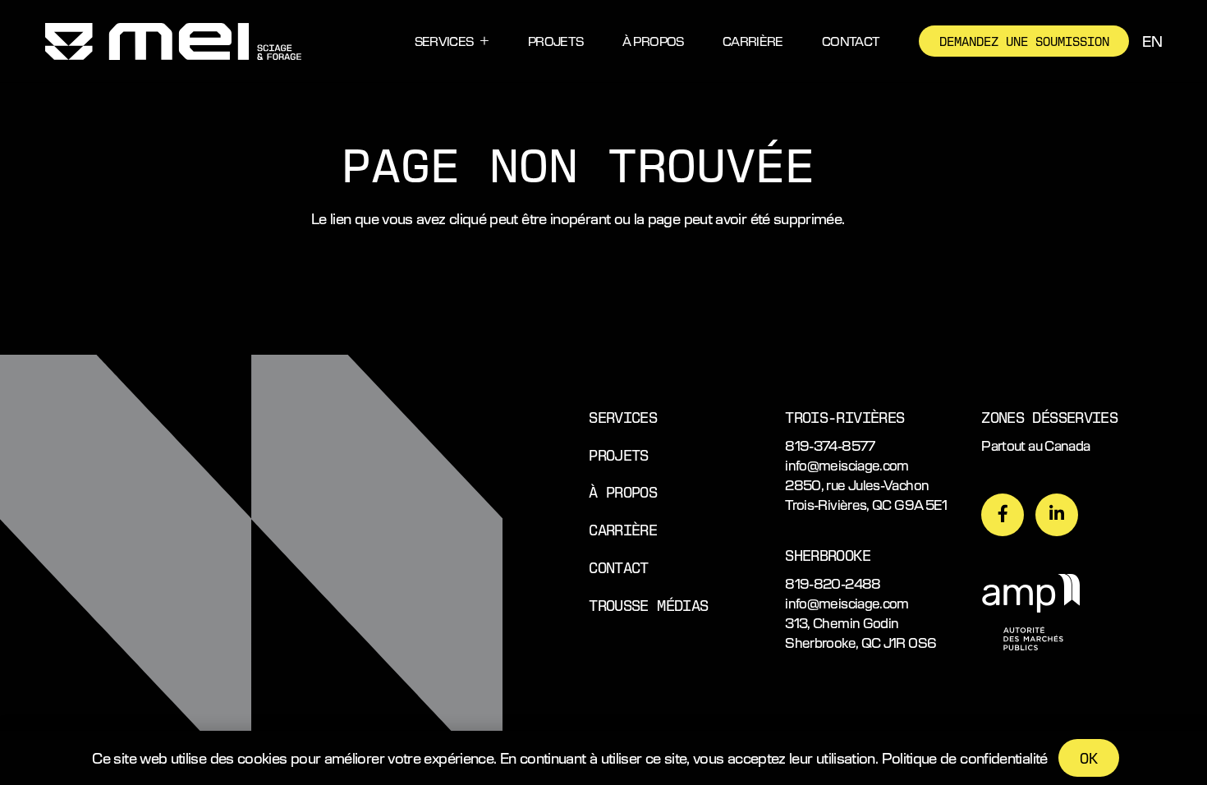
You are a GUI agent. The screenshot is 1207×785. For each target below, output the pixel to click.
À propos (623, 491)
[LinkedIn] (1056, 514)
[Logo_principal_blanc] (173, 41)
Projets (619, 454)
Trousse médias (648, 604)
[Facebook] (1002, 514)
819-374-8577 (829, 445)
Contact (619, 567)
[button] (484, 41)
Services (623, 416)
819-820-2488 (832, 583)
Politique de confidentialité (965, 757)
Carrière (623, 529)
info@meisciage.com (846, 465)
